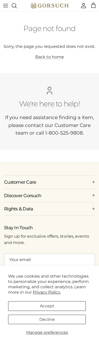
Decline (47, 319)
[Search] (16, 5)
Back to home (49, 56)
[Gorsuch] (49, 6)
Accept (47, 306)
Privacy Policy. (47, 292)
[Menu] (5, 5)
